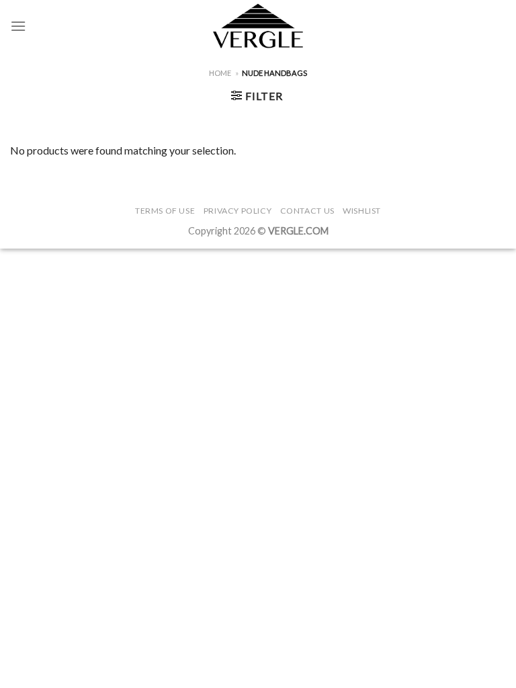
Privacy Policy (238, 211)
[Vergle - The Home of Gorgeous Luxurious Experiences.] (258, 26)
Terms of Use (165, 211)
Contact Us (307, 211)
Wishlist (362, 211)
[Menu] (18, 25)
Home (220, 73)
